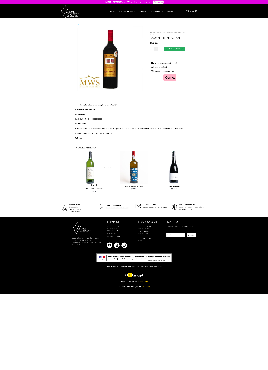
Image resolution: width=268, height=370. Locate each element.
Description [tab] (84, 105)
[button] (78, 25)
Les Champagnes (156, 11)
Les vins (112, 11)
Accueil (152, 32)
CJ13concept (143, 281)
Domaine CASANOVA (127, 11)
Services (170, 11)
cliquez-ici (146, 286)
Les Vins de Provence (168, 32)
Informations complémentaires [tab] (99, 105)
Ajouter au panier (174, 49)
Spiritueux (142, 11)
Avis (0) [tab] (114, 105)
